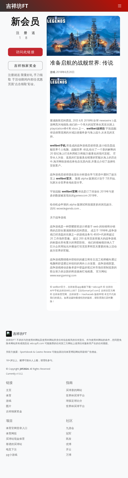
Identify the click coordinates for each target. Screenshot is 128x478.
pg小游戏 (11, 455)
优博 (68, 444)
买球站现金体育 (15, 439)
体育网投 (11, 433)
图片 (8, 406)
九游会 (70, 428)
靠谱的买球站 (14, 444)
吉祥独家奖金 (25, 65)
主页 (8, 390)
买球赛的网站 (74, 390)
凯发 (68, 439)
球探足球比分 (74, 401)
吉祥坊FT (17, 5)
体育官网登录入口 (16, 428)
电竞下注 (11, 449)
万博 (68, 455)
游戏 (52, 72)
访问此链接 (25, 52)
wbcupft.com (37, 343)
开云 (68, 449)
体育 (8, 395)
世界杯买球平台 (75, 395)
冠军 (68, 433)
